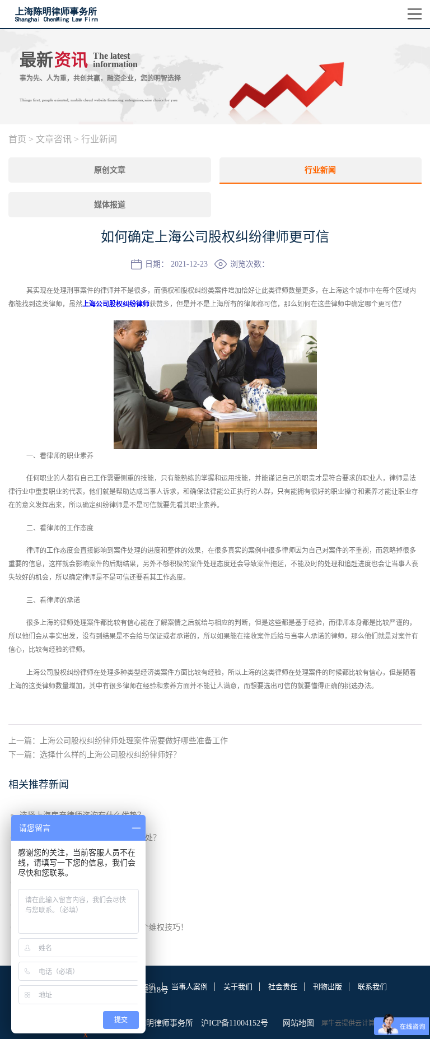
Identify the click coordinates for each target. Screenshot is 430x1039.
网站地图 (296, 1023)
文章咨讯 (54, 139)
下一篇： (94, 755)
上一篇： (118, 741)
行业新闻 (99, 139)
